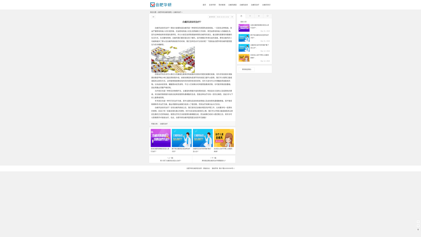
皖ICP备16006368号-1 (227, 168)
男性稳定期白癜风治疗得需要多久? (214, 161)
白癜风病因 (232, 5)
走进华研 (212, 5)
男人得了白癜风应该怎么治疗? (170, 161)
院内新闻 (222, 5)
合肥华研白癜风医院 (165, 12)
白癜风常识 (266, 5)
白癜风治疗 (255, 5)
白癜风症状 (244, 5)
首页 (204, 5)
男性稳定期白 (246, 69)
